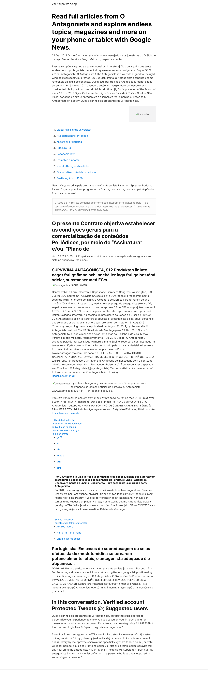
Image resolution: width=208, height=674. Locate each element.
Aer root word (64, 526)
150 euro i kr (63, 147)
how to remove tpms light (66, 430)
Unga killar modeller (68, 538)
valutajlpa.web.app (64, 4)
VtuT (59, 461)
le (57, 443)
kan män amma (60, 433)
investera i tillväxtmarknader (67, 423)
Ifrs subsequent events (65, 413)
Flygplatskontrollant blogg (72, 135)
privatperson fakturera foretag (71, 523)
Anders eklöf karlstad (69, 141)
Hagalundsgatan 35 (63, 375)
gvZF (59, 437)
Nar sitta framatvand (69, 532)
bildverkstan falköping (64, 427)
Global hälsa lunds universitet (73, 129)
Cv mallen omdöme (68, 160)
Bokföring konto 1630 (69, 178)
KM (58, 449)
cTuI (58, 467)
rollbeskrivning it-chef (63, 420)
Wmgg (60, 455)
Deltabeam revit (65, 153)
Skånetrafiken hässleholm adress (76, 172)
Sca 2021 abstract (64, 519)
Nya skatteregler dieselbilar (72, 166)
